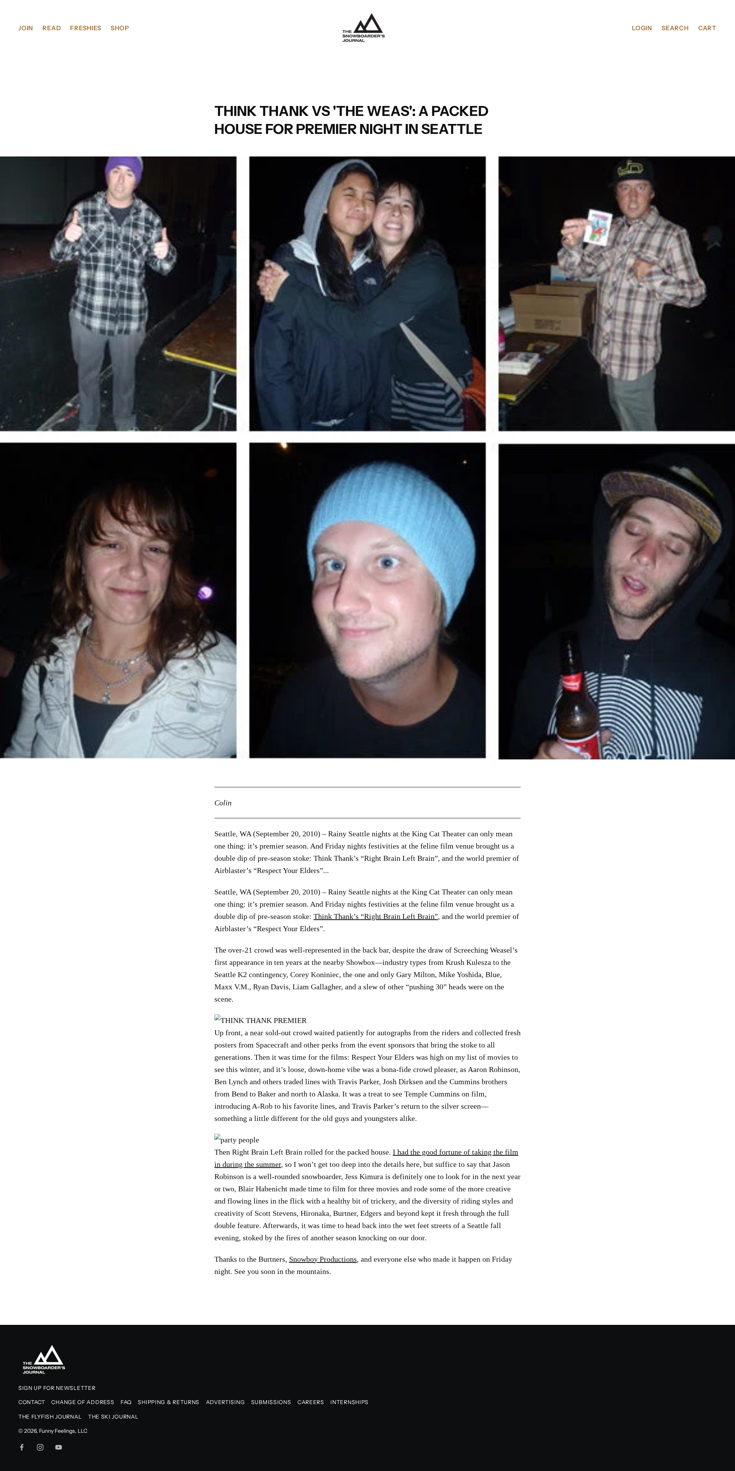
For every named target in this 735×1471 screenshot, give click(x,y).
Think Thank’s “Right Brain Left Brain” (376, 916)
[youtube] (58, 1447)
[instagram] (40, 1447)
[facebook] (22, 1447)
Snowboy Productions (323, 1259)
